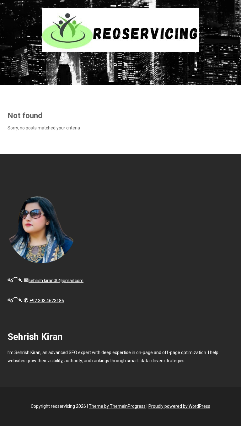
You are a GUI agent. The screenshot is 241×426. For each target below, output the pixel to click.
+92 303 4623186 (46, 300)
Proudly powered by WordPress (179, 406)
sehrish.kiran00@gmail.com (56, 280)
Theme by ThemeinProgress (117, 406)
